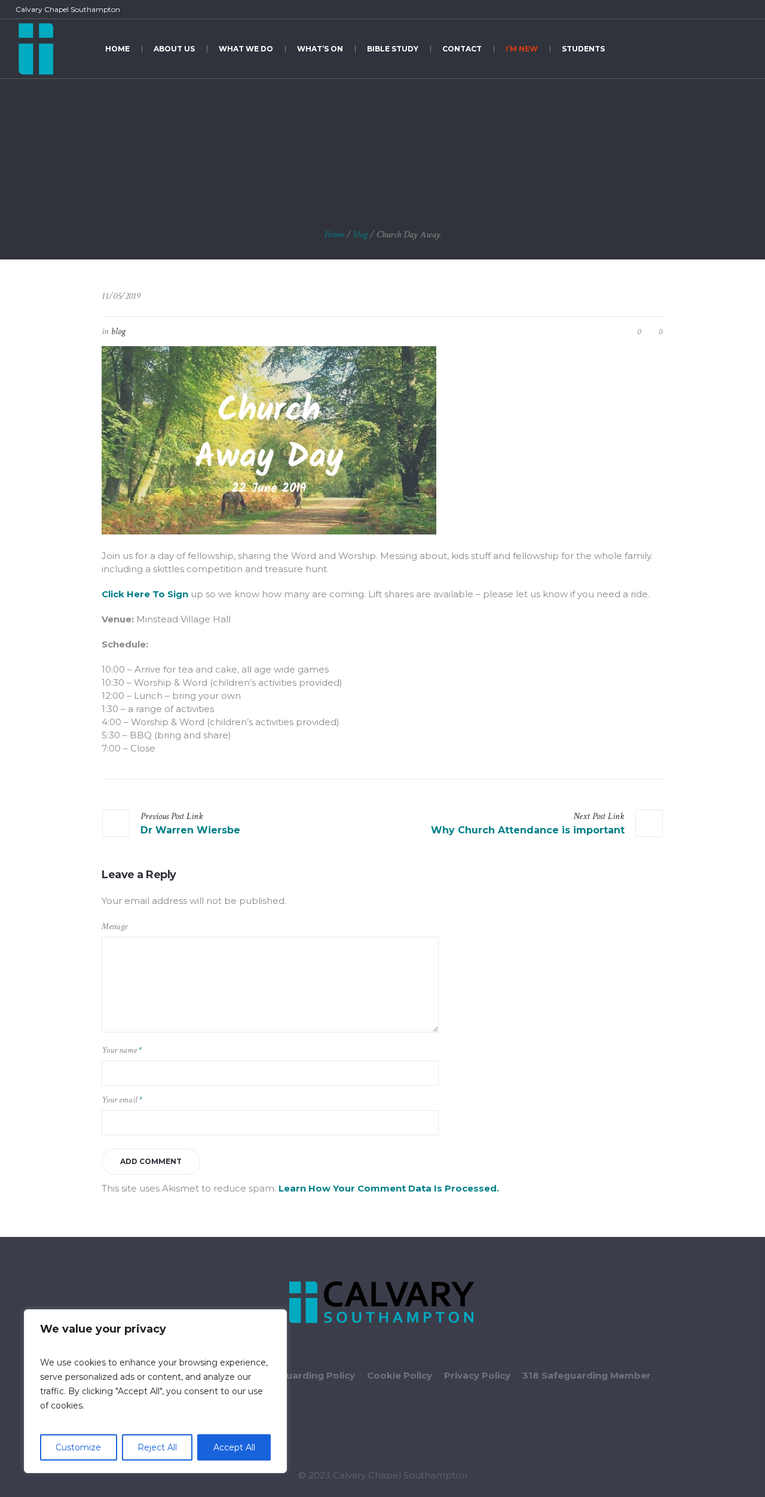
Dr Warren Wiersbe (190, 830)
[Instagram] (743, 9)
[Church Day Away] (269, 439)
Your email (122, 1099)
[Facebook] (701, 9)
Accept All (234, 1447)
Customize (78, 1447)
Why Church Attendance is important (528, 830)
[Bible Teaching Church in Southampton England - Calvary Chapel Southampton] (382, 1303)
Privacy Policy (477, 1375)
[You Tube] (729, 9)
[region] (155, 1391)
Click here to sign (145, 594)
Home (334, 234)
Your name (122, 1050)
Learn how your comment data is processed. (389, 1188)
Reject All (157, 1447)
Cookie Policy (399, 1375)
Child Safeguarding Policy (293, 1375)
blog (360, 234)
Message (114, 926)
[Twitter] (715, 9)
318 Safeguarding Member (586, 1375)
